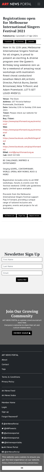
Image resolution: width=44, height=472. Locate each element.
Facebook (8, 41)
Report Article (34, 215)
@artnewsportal (11, 433)
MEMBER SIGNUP (21, 333)
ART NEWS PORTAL (10, 355)
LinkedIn (31, 41)
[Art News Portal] (16, 4)
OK (22, 468)
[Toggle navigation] (39, 4)
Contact (5, 364)
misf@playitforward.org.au (21, 152)
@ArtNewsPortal (11, 424)
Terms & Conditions (11, 377)
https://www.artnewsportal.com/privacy (20, 462)
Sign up (5, 412)
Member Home (8, 402)
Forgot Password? (10, 416)
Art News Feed (8, 390)
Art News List (9, 215)
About (4, 360)
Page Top (22, 215)
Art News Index (9, 395)
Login (4, 407)
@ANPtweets (10, 428)
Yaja (4, 369)
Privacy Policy (8, 381)
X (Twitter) (20, 41)
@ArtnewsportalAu (13, 442)
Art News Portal (10, 447)
